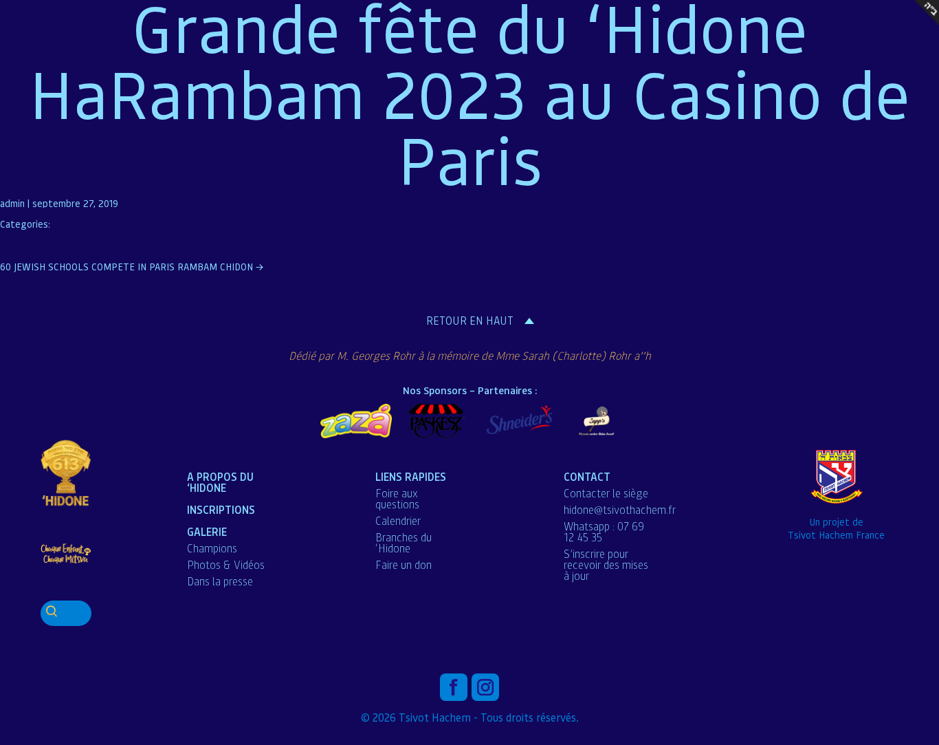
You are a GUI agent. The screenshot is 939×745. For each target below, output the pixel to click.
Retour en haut (469, 320)
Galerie (207, 531)
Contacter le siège (606, 493)
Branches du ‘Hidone (403, 542)
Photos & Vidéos (226, 565)
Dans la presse (220, 581)
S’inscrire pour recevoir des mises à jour (606, 565)
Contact (587, 476)
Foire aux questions (397, 498)
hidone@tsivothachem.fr (620, 510)
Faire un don (403, 565)
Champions (212, 548)
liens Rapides (410, 476)
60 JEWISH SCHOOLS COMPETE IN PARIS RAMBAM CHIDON (131, 266)
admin (12, 203)
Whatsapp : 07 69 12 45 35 (604, 531)
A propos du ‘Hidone (220, 482)
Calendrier (398, 521)
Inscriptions (221, 509)
